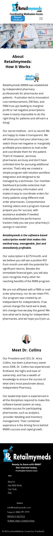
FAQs (10, 493)
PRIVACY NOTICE (16, 516)
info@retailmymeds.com (19, 507)
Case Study (12, 489)
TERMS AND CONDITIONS (21, 521)
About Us (11, 481)
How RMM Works (15, 485)
